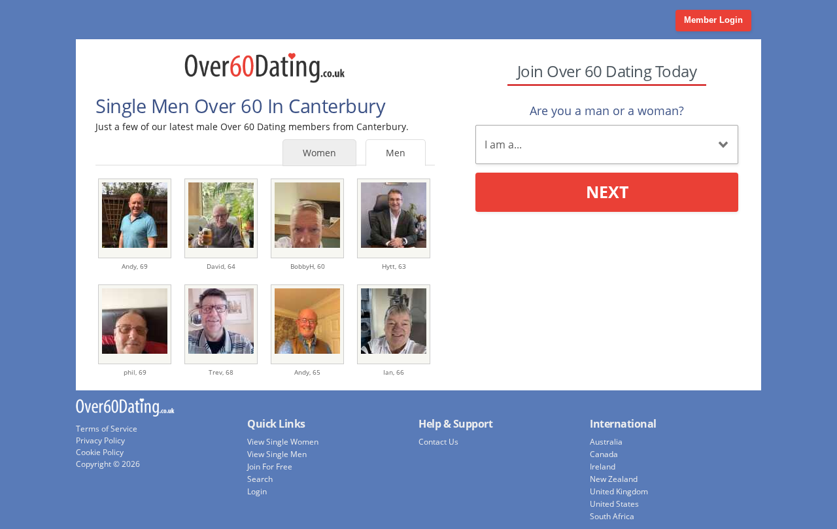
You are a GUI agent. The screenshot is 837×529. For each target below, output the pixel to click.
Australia (606, 441)
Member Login (713, 20)
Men (395, 152)
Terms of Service (106, 428)
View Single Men (277, 454)
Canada (604, 454)
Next (607, 191)
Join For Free (269, 466)
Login (257, 491)
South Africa (612, 516)
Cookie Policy (100, 452)
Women (319, 152)
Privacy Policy (100, 440)
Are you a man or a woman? (607, 110)
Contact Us (438, 441)
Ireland (602, 466)
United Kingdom (619, 491)
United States (614, 503)
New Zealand (614, 479)
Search (260, 479)
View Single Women (282, 441)
